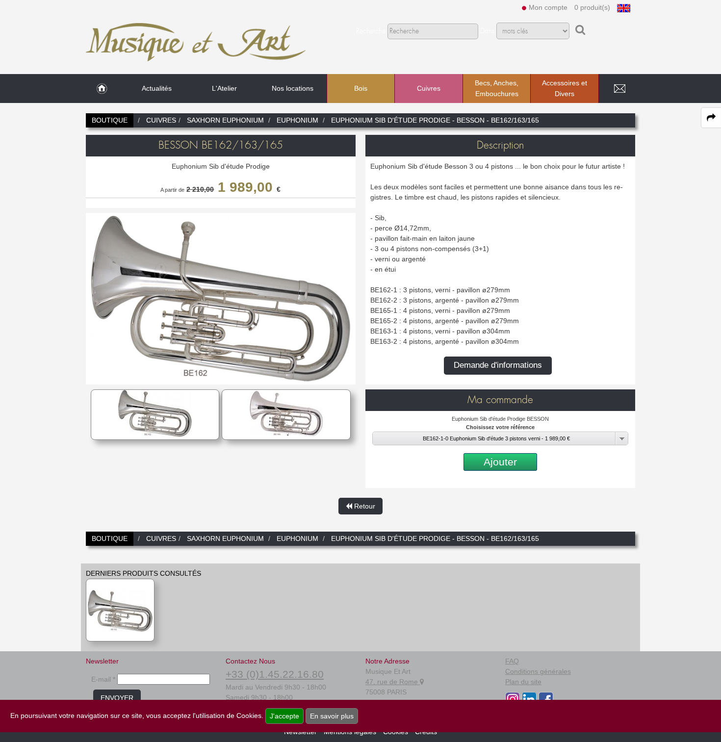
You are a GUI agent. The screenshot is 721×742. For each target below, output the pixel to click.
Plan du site (523, 682)
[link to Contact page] (619, 88)
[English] (623, 7)
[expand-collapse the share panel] (711, 118)
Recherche (371, 31)
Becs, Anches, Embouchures (496, 88)
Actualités (157, 88)
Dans (487, 31)
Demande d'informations (498, 365)
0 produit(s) (592, 7)
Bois (360, 88)
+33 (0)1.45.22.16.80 (275, 674)
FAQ (512, 661)
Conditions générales (538, 671)
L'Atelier (224, 88)
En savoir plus (332, 716)
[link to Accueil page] (102, 88)
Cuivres (428, 88)
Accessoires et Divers (564, 88)
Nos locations (292, 88)
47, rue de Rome (392, 682)
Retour (363, 506)
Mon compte (548, 7)
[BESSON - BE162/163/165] (120, 610)
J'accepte (284, 716)
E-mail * (103, 679)
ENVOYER (117, 698)
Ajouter (500, 461)
